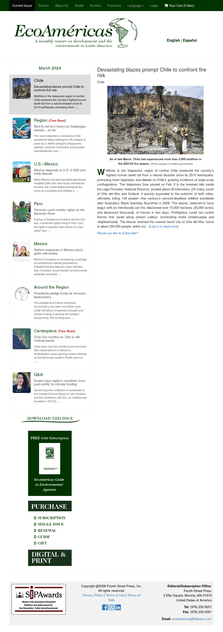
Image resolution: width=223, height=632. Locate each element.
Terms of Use (115, 595)
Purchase (114, 5)
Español (190, 40)
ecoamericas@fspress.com (192, 618)
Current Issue (22, 5)
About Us (61, 5)
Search (43, 5)
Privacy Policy (93, 595)
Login (154, 5)
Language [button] (135, 5)
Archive (95, 5)
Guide (79, 5)
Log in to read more (163, 226)
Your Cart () (181, 5)
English (173, 40)
